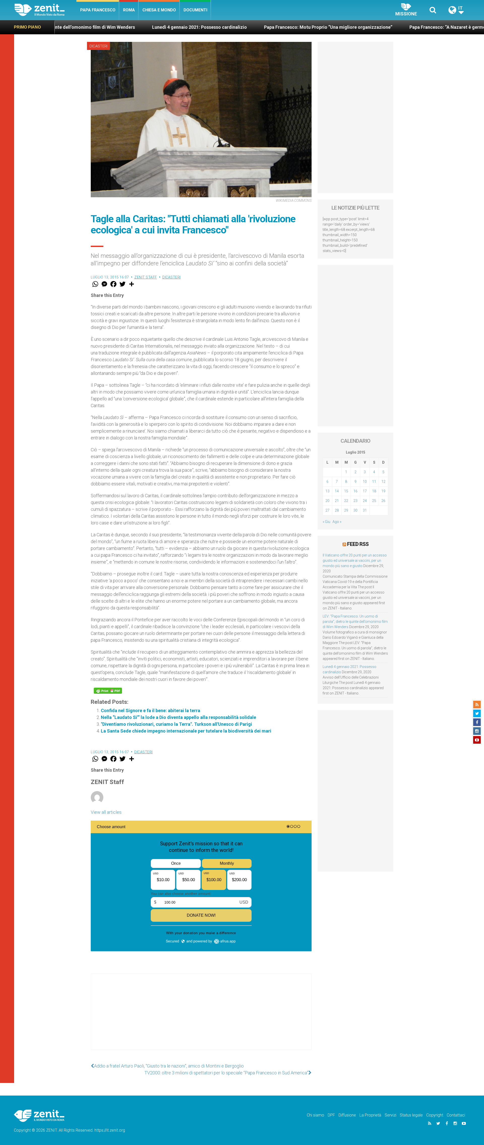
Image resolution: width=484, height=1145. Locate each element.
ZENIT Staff (145, 277)
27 (327, 510)
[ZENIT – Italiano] (45, 10)
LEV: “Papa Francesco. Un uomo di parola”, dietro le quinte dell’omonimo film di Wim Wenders (355, 621)
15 (346, 491)
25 (374, 501)
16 (355, 491)
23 (355, 501)
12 (383, 482)
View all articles (106, 812)
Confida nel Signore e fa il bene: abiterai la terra (150, 710)
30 (355, 510)
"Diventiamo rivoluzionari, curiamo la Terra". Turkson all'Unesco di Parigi (176, 724)
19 (383, 491)
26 (383, 501)
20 (327, 501)
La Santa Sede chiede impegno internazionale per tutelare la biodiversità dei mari (186, 731)
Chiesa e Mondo (159, 10)
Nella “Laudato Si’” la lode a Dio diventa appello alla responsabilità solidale (178, 717)
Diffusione (347, 1115)
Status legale (411, 1115)
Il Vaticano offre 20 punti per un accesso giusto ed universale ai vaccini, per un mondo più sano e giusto (355, 560)
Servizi (390, 1115)
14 (337, 491)
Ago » (336, 522)
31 (365, 510)
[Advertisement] (201, 1017)
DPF (331, 1115)
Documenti (195, 10)
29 (346, 510)
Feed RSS (358, 544)
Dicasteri (98, 46)
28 (337, 510)
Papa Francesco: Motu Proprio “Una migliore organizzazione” (267, 27)
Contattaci (456, 1115)
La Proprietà (370, 1115)
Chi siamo (315, 1115)
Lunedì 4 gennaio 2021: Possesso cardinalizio (138, 27)
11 (374, 482)
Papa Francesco (97, 10)
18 (374, 491)
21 (337, 501)
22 (346, 501)
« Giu (326, 522)
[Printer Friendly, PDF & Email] (108, 691)
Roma (129, 10)
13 (327, 491)
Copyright (434, 1115)
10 (365, 482)
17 (365, 491)
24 (365, 501)
